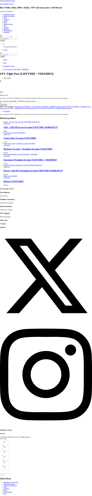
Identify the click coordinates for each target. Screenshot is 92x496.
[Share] (2, 473)
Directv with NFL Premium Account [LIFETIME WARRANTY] (33, 170)
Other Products (8, 30)
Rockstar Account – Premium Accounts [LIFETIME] (28, 149)
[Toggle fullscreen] (4, 473)
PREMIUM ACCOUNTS (11, 482)
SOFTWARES (8, 492)
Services (6, 27)
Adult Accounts (8, 24)
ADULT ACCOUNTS (10, 485)
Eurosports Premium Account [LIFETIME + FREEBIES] (30, 160)
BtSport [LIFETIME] (14, 181)
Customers (7, 32)
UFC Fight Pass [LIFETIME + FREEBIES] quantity (15, 101)
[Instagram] (46, 426)
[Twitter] (46, 321)
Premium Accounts (9, 14)
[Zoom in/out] (6, 473)
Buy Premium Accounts (7, 4)
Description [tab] (7, 111)
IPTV (5, 22)
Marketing (6, 29)
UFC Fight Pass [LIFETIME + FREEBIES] (75, 106)
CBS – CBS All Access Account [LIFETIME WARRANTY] (31, 127)
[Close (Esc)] (0, 473)
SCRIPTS (6, 489)
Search (2, 40)
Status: (2, 95)
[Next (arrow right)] (2, 475)
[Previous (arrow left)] (0, 475)
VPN (5, 17)
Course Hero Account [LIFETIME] (20, 138)
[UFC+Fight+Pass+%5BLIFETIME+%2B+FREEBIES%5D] (0, 81)
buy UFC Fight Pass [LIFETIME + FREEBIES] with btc (45, 106)
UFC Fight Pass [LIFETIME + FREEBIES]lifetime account (54, 108)
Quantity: (33, 101)
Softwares (6, 19)
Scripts (5, 21)
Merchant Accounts (9, 16)
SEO (5, 26)
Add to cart (3, 105)
